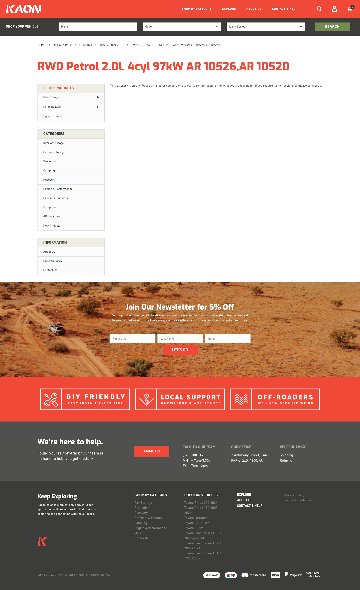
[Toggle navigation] (319, 9)
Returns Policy (52, 261)
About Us (49, 251)
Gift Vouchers (52, 216)
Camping (49, 170)
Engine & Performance (58, 189)
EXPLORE (229, 8)
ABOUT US (254, 8)
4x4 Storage (143, 503)
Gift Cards (141, 538)
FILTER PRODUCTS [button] (58, 88)
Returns (286, 461)
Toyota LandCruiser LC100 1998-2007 (203, 556)
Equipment (50, 207)
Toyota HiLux (193, 528)
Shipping (286, 455)
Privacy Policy (294, 495)
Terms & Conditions (298, 500)
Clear (57, 117)
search (332, 27)
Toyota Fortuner (195, 518)
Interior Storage (53, 143)
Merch (139, 533)
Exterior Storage (53, 152)
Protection (50, 161)
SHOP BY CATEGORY (197, 8)
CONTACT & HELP (285, 8)
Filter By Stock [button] (52, 107)
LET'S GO (180, 350)
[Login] (334, 9)
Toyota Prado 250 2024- (201, 503)
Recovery (49, 179)
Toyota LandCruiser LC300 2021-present (203, 536)
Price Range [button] (51, 97)
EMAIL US (152, 451)
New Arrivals (51, 225)
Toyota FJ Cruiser (196, 523)
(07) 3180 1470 (194, 455)
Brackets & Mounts (55, 198)
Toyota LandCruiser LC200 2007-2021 (203, 546)
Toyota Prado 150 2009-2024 (201, 510)
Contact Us (50, 270)
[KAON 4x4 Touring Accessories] (22, 9)
